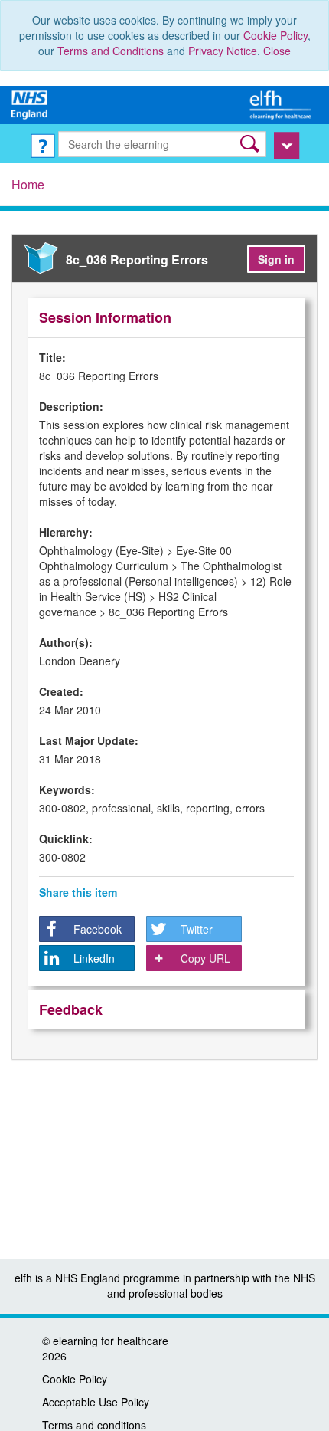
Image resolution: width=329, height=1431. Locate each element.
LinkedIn (94, 958)
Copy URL (205, 958)
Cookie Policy (275, 35)
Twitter (197, 929)
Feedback (71, 1009)
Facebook (97, 929)
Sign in (276, 259)
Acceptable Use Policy (95, 1402)
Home (27, 184)
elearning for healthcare (110, 1340)
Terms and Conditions (110, 50)
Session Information (105, 317)
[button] (251, 144)
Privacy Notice (222, 50)
